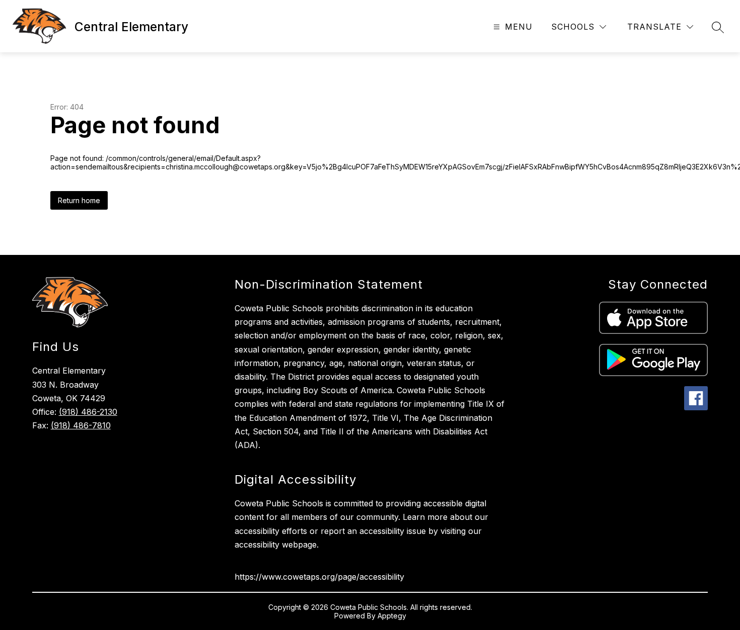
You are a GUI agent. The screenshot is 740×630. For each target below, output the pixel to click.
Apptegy (392, 615)
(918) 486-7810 (81, 425)
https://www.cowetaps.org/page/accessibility (319, 577)
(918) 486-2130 (88, 412)
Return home (79, 200)
